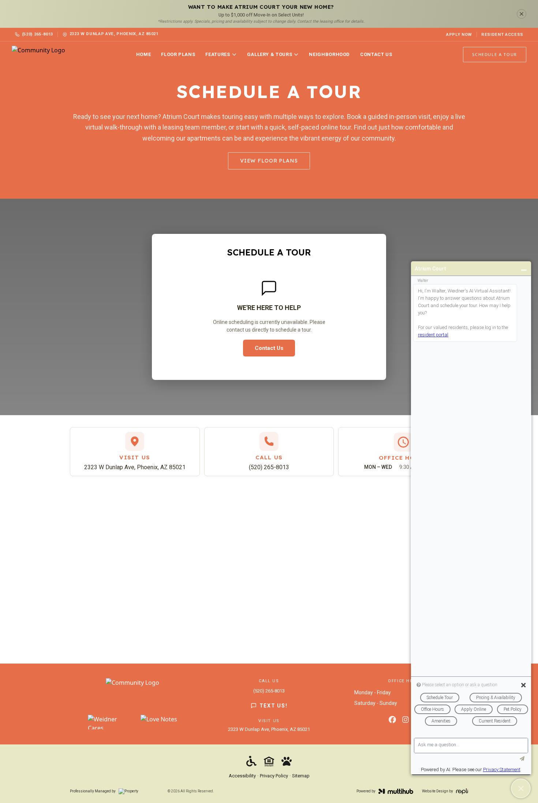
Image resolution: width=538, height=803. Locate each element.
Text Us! (273, 706)
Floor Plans (178, 54)
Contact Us (376, 54)
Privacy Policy (274, 775)
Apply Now (459, 34)
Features (217, 54)
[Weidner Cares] (110, 722)
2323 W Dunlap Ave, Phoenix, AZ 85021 (135, 467)
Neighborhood (329, 54)
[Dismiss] (521, 14)
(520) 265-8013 (37, 34)
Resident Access (502, 34)
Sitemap (301, 775)
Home (143, 54)
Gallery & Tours (269, 54)
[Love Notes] (159, 722)
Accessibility (242, 775)
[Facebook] (392, 719)
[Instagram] (405, 719)
